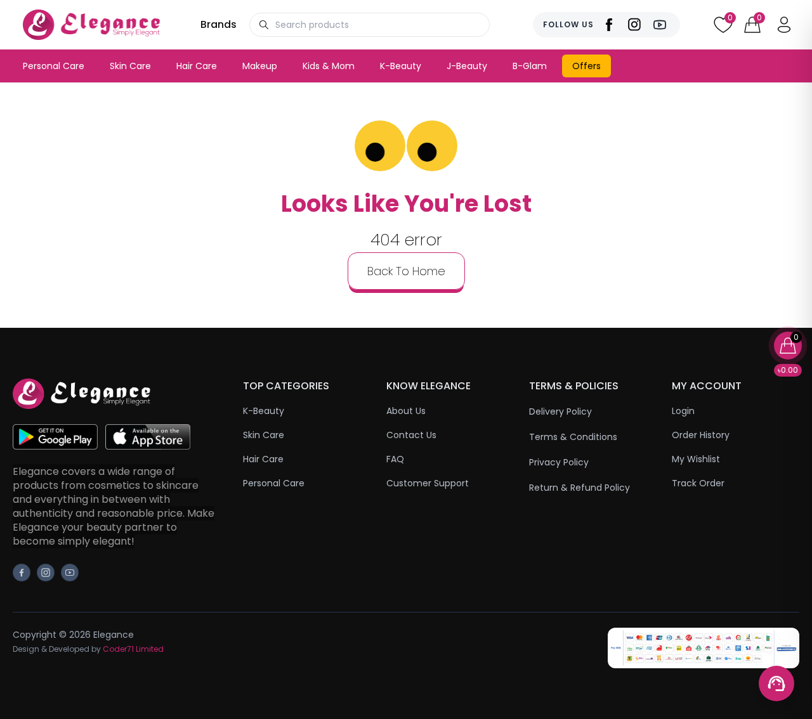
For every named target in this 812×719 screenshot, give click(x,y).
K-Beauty (400, 66)
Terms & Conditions (573, 437)
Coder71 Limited (133, 649)
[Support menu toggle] (776, 683)
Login (683, 411)
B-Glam (530, 66)
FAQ (395, 459)
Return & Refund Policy (579, 487)
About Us (406, 411)
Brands (218, 24)
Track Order (698, 483)
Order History (701, 435)
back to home (406, 271)
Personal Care (53, 66)
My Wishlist (696, 459)
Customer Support (427, 483)
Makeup (259, 66)
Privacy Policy (559, 462)
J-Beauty (467, 66)
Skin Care (130, 66)
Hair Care (196, 66)
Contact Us (411, 435)
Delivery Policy (560, 411)
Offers (586, 66)
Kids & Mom (329, 66)
